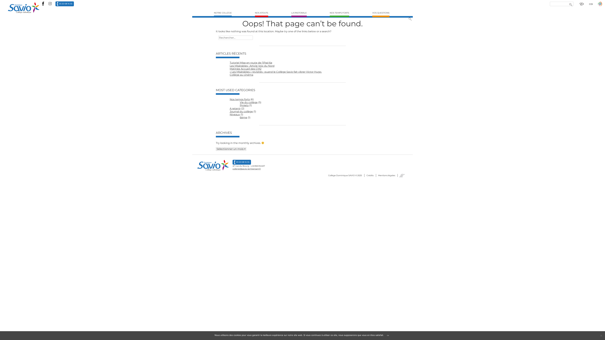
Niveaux (235, 114)
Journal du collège (241, 111)
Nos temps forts (339, 13)
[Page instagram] (50, 4)
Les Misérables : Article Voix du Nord (252, 65)
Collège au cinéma (241, 74)
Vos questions (380, 13)
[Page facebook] (43, 4)
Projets (244, 105)
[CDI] (591, 5)
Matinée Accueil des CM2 (245, 68)
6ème (243, 117)
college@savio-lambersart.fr (247, 169)
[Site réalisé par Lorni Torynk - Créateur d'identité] (402, 175)
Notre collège (223, 13)
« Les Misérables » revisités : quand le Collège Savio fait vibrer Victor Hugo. (276, 71)
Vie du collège (249, 102)
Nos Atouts (261, 13)
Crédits (370, 175)
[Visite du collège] (600, 5)
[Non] (601, 335)
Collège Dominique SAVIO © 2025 (345, 175)
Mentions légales (386, 175)
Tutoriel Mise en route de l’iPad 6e (251, 62)
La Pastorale (299, 13)
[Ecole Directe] (581, 5)
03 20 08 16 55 (65, 3)
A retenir (235, 108)
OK (388, 335)
